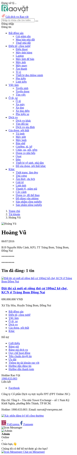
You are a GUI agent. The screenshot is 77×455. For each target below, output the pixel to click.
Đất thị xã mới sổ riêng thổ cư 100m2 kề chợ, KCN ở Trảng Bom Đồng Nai (34, 290)
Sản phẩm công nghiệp (29, 201)
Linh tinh (21, 185)
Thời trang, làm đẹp (27, 172)
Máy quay (21, 65)
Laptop (20, 55)
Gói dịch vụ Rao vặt (17, 16)
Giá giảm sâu (23, 36)
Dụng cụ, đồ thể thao (28, 195)
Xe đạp (20, 107)
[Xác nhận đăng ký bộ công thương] (22, 415)
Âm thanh (21, 68)
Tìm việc (21, 94)
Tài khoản (14, 214)
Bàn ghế (20, 143)
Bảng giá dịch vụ (18, 349)
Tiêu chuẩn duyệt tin (20, 356)
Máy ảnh (21, 62)
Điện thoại (22, 49)
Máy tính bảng (24, 52)
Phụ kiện (21, 78)
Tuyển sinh (22, 88)
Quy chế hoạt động (19, 352)
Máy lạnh (21, 140)
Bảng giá (14, 346)
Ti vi (18, 71)
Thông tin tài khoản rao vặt (24, 362)
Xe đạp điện (23, 110)
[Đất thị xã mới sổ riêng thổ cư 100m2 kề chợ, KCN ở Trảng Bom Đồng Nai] (38, 281)
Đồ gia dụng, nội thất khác (31, 166)
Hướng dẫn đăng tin (20, 365)
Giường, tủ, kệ (24, 146)
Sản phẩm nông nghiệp (29, 204)
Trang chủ (14, 211)
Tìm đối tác (22, 123)
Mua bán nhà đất (25, 39)
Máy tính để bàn (25, 59)
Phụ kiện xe (22, 114)
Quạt (18, 156)
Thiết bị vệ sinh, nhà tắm (30, 162)
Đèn (18, 159)
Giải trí (20, 182)
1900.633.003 (9, 378)
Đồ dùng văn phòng (27, 198)
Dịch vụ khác (23, 120)
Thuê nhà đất (23, 42)
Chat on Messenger (33, 451)
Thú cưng (21, 175)
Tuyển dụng (22, 91)
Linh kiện (21, 81)
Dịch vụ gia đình (25, 127)
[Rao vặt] (14, 11)
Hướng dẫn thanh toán (21, 369)
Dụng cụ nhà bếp (25, 153)
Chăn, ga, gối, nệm (26, 149)
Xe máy (20, 104)
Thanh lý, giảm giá (26, 188)
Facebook (14, 387)
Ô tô (18, 101)
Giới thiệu (14, 343)
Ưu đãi (12, 359)
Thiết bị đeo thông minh (29, 75)
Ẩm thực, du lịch (25, 178)
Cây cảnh (21, 191)
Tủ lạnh (20, 133)
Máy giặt (21, 136)
